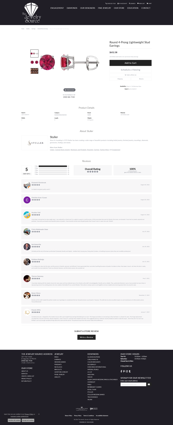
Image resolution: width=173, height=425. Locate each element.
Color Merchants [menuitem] (94, 362)
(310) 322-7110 (69, 97)
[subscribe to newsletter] (149, 384)
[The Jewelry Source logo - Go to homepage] (32, 12)
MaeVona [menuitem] (91, 374)
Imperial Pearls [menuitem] (93, 369)
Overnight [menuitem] (91, 382)
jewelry (28, 28)
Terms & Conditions (88, 415)
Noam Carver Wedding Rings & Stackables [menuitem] (103, 379)
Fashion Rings (104, 150)
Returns (141, 79)
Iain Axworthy (36, 244)
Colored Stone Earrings (42, 28)
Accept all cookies (28, 420)
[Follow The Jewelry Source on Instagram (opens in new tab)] (127, 371)
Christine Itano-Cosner (39, 197)
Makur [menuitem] (90, 377)
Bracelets (90, 150)
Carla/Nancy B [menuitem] (93, 359)
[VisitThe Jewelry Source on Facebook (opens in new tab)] (121, 371)
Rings (56, 357)
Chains (52, 150)
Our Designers (87, 8)
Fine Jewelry (104, 8)
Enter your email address (129, 381)
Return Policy (26, 381)
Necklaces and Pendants (78, 150)
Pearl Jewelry (59, 374)
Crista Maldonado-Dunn (40, 229)
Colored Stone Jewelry (62, 150)
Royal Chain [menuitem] (92, 389)
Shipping (120, 79)
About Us (24, 371)
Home (22, 28)
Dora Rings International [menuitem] (97, 367)
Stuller (89, 115)
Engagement (57, 8)
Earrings (33, 28)
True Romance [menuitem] (93, 397)
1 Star (36, 174)
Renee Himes (36, 293)
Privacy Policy (26, 379)
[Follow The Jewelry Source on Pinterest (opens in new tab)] (124, 371)
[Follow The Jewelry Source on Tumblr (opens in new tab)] (129, 371)
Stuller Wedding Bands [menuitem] (96, 394)
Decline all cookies (14, 420)
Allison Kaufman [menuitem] (94, 357)
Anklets (57, 377)
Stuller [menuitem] (90, 392)
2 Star (36, 172)
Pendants (57, 364)
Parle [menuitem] (89, 384)
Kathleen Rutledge (38, 259)
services (24, 374)
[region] (69, 62)
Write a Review (86, 337)
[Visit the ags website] (82, 408)
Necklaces (58, 367)
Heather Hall (36, 212)
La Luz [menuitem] (90, 372)
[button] (122, 3)
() (68, 166)
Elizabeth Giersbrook (39, 182)
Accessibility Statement (102, 415)
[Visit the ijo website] (93, 408)
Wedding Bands (60, 362)
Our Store (119, 8)
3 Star (36, 170)
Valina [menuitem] (90, 399)
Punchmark (90, 422)
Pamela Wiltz (36, 310)
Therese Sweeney (37, 276)
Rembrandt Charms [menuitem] (94, 387)
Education (132, 8)
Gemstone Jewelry (61, 372)
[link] (111, 3)
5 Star (36, 166)
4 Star (36, 168)
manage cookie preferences (19, 416)
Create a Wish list (27, 376)
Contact (145, 8)
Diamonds (72, 8)
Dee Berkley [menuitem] (92, 364)
